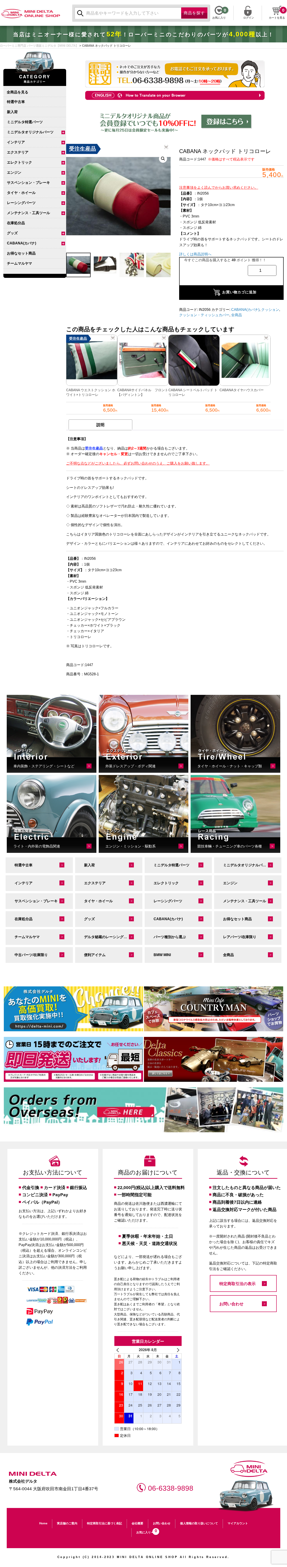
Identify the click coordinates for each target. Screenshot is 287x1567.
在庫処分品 (16, 223)
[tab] (100, 424)
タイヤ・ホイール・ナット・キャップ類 (229, 766)
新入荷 (12, 112)
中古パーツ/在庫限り (31, 955)
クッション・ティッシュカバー (204, 315)
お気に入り (145, 1531)
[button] (163, 159)
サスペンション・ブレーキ (28, 182)
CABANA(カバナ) (21, 243)
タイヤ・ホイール (21, 193)
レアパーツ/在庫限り (239, 937)
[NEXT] (177, 1350)
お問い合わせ (231, 1304)
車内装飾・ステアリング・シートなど (43, 766)
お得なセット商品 (21, 253)
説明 (100, 425)
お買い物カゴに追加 (239, 292)
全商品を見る (17, 91)
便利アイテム (95, 955)
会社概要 (137, 1523)
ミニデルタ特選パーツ (25, 122)
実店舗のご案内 (67, 1523)
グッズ (12, 233)
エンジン (14, 172)
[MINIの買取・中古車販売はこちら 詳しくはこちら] (73, 1008)
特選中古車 (16, 102)
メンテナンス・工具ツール (28, 213)
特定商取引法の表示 (237, 1284)
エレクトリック (19, 162)
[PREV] (118, 1350)
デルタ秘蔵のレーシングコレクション (113, 937)
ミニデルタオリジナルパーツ (30, 132)
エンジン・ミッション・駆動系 (130, 846)
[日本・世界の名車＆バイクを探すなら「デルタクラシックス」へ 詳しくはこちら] (214, 1059)
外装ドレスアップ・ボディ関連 (130, 766)
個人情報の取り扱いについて (199, 1523)
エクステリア (17, 152)
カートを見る (277, 17)
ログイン (248, 17)
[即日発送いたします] (73, 1059)
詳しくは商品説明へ (195, 254)
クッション (270, 310)
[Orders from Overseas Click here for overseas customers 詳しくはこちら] (143, 1109)
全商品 (236, 315)
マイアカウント (238, 1523)
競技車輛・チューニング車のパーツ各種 (229, 846)
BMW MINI (162, 955)
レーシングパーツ (21, 203)
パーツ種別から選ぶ (170, 937)
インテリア (16, 142)
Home (43, 1523)
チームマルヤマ (19, 263)
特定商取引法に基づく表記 (104, 1523)
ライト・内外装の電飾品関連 (36, 846)
